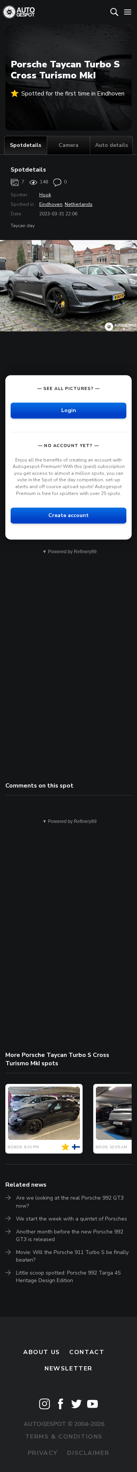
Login (68, 410)
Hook (45, 195)
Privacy (43, 1453)
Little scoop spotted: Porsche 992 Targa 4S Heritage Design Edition (68, 1276)
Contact (86, 1352)
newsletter (68, 1368)
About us (41, 1352)
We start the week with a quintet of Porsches (71, 1218)
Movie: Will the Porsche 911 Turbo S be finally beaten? (72, 1256)
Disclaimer (88, 1453)
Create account (68, 515)
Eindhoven (50, 204)
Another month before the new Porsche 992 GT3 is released (69, 1235)
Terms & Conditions (64, 1436)
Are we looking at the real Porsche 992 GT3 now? (70, 1201)
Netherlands (78, 204)
